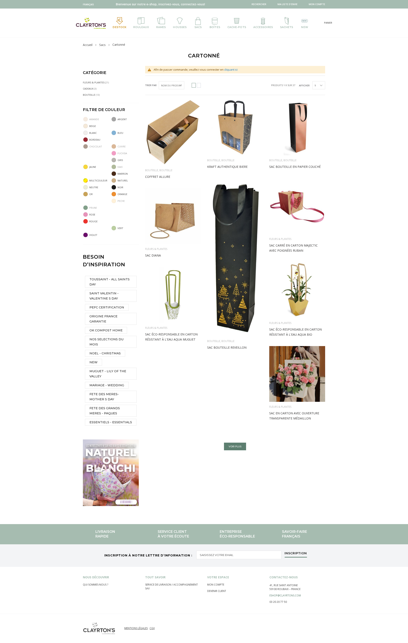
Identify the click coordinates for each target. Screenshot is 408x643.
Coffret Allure (157, 177)
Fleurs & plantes (280, 239)
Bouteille (151, 170)
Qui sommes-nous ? (95, 584)
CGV (152, 628)
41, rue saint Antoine (283, 585)
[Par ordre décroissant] (187, 85)
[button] (89, 4)
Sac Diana (153, 255)
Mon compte (215, 584)
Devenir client (216, 591)
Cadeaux (92, 88)
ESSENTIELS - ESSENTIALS (110, 422)
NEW (93, 362)
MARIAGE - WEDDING (106, 385)
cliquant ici (231, 69)
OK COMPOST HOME (106, 330)
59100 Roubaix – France (284, 589)
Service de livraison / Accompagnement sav (171, 586)
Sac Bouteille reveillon (226, 347)
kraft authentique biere (227, 167)
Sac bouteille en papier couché (295, 167)
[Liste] (199, 85)
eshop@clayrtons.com (285, 595)
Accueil (87, 45)
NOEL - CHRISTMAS (105, 353)
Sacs (102, 45)
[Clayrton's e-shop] (91, 23)
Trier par (151, 85)
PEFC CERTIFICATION (106, 307)
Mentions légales (136, 628)
